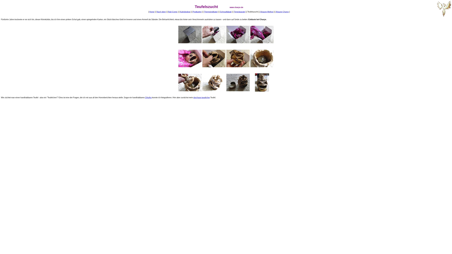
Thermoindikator (211, 12)
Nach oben (161, 12)
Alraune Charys (282, 12)
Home (151, 12)
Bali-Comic (173, 12)
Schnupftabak (226, 12)
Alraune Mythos (266, 12)
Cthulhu (148, 98)
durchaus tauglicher (201, 98)
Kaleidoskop (185, 12)
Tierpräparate (239, 12)
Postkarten (197, 12)
